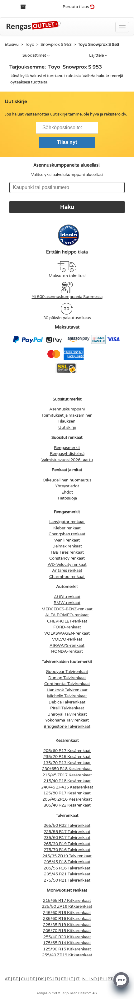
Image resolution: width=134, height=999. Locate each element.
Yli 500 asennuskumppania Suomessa (67, 296)
